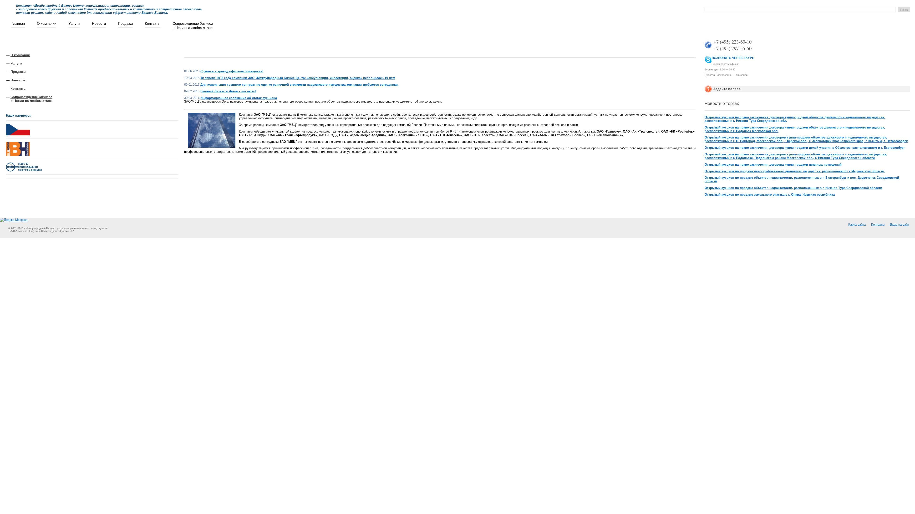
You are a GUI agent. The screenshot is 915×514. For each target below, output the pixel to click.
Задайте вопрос (727, 89)
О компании (46, 23)
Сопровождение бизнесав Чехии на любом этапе (193, 25)
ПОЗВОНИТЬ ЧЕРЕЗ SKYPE (733, 58)
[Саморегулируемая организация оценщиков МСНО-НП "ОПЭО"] (24, 170)
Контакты (152, 23)
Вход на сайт (899, 224)
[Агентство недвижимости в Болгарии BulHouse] (18, 148)
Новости (99, 23)
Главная (18, 23)
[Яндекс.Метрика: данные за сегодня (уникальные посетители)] (13, 220)
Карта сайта (857, 224)
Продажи (125, 23)
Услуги (74, 23)
